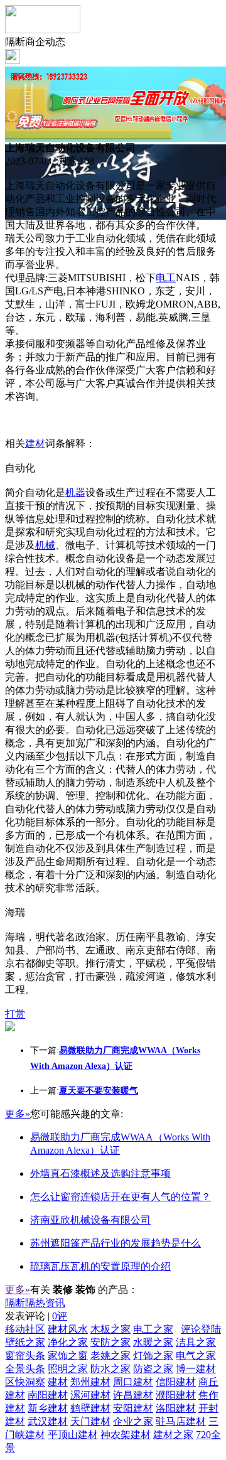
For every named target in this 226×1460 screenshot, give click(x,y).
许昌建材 (133, 1395)
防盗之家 (153, 1368)
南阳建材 (48, 1395)
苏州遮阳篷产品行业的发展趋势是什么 (115, 1243)
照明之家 (68, 1368)
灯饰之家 (153, 1355)
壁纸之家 (25, 1342)
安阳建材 (133, 1408)
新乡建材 (48, 1408)
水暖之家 (153, 1342)
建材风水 (68, 1329)
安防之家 (110, 1342)
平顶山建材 (73, 1434)
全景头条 (25, 1368)
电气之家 (196, 1355)
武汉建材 (48, 1421)
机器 (75, 492)
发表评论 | (36, 1316)
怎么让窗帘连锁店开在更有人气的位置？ (120, 1196)
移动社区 (25, 1329)
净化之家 (68, 1342)
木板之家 (110, 1329)
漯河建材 (90, 1395)
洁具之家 (196, 1342)
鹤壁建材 (90, 1408)
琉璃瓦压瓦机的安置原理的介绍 (100, 1266)
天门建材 (90, 1421)
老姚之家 (110, 1355)
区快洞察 (25, 1382)
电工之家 (153, 1329)
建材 (35, 443)
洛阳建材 (176, 1408)
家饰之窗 (68, 1355)
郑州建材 (90, 1382)
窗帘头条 (25, 1355)
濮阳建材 (176, 1395)
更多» (17, 1113)
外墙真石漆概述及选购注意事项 (100, 1173)
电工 (166, 277)
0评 (59, 1316)
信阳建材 (176, 1382)
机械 (45, 545)
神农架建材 (125, 1434)
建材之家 (173, 1434)
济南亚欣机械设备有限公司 (90, 1220)
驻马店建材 (181, 1421)
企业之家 (133, 1421)
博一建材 (196, 1368)
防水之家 (110, 1368)
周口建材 (133, 1382)
